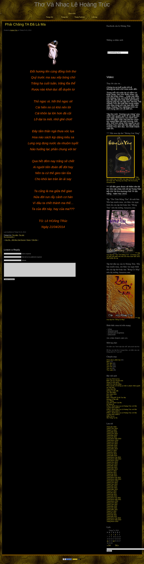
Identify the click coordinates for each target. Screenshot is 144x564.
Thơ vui (109, 368)
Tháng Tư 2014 (112, 450)
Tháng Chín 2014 (112, 442)
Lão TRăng (110, 401)
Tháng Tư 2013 (112, 471)
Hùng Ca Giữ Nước (113, 382)
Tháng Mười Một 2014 (114, 439)
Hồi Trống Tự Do (112, 418)
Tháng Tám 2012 (112, 484)
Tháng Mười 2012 (112, 481)
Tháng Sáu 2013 (112, 467)
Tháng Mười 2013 (112, 460)
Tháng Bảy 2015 (112, 435)
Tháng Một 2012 (112, 496)
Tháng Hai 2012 (112, 494)
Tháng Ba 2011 (111, 513)
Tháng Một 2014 (112, 455)
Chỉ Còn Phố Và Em (113, 379)
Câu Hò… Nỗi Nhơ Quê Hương (15, 240)
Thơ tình (109, 366)
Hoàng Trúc (13, 30)
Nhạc (108, 361)
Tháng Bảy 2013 (112, 466)
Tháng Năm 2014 (112, 449)
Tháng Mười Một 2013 (114, 459)
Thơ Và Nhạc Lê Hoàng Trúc (72, 4)
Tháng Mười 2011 (112, 501)
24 (114, 541)
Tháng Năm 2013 (112, 469)
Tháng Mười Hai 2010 (114, 518)
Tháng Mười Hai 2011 (114, 498)
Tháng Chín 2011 (112, 503)
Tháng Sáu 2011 (112, 508)
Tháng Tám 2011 (112, 504)
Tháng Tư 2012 (112, 491)
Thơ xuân (110, 370)
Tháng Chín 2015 (112, 433)
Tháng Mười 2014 (112, 440)
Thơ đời (109, 365)
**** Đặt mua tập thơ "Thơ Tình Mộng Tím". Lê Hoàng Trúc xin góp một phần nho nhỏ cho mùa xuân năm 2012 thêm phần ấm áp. (123, 255)
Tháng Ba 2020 (111, 427)
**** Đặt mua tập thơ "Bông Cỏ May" (123, 318)
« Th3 (109, 545)
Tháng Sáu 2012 (112, 487)
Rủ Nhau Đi (110, 404)
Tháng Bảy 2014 (112, 445)
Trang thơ (64, 17)
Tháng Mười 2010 (112, 521)
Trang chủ (49, 17)
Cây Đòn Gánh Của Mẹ (114, 403)
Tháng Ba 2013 (111, 472)
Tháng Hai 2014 (112, 454)
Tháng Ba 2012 (111, 493)
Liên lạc (94, 17)
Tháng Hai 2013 (112, 474)
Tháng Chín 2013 (112, 462)
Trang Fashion (80, 17)
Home (28, 240)
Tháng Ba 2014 (111, 452)
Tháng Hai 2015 (112, 437)
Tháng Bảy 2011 (112, 506)
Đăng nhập (72, 13)
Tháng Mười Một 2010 (114, 520)
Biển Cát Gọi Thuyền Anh (115, 381)
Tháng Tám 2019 (112, 428)
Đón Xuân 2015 (112, 394)
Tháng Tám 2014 (112, 444)
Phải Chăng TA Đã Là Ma (25, 24)
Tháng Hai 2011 (112, 514)
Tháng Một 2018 (112, 432)
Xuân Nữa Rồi (111, 389)
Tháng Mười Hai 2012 (114, 477)
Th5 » (117, 545)
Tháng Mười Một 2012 (114, 479)
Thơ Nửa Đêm (111, 392)
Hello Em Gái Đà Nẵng (114, 384)
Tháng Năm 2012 (112, 489)
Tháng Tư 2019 (112, 430)
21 (107, 541)
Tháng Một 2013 (112, 476)
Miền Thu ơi (110, 416)
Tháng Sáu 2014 (112, 447)
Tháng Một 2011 (112, 516)
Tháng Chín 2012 (112, 482)
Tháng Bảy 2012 (112, 486)
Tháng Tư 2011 (111, 511)
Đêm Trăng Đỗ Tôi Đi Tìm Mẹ (116, 397)
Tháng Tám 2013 (112, 464)
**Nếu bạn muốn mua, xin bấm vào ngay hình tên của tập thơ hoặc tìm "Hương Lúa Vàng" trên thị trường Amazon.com (123, 179)
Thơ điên (109, 363)
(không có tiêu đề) (112, 391)
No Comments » (9, 237)
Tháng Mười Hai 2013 (114, 457)
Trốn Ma (34, 240)
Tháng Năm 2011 (112, 509)
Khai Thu (109, 396)
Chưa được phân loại (113, 360)
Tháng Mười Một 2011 (114, 499)
